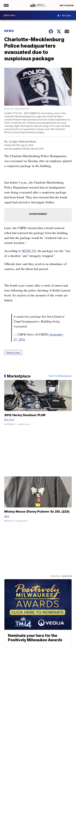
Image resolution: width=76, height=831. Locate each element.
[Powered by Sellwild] (67, 576)
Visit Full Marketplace (60, 376)
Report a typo (13, 352)
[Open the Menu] (6, 5)
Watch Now (66, 5)
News (9, 31)
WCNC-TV (29, 251)
